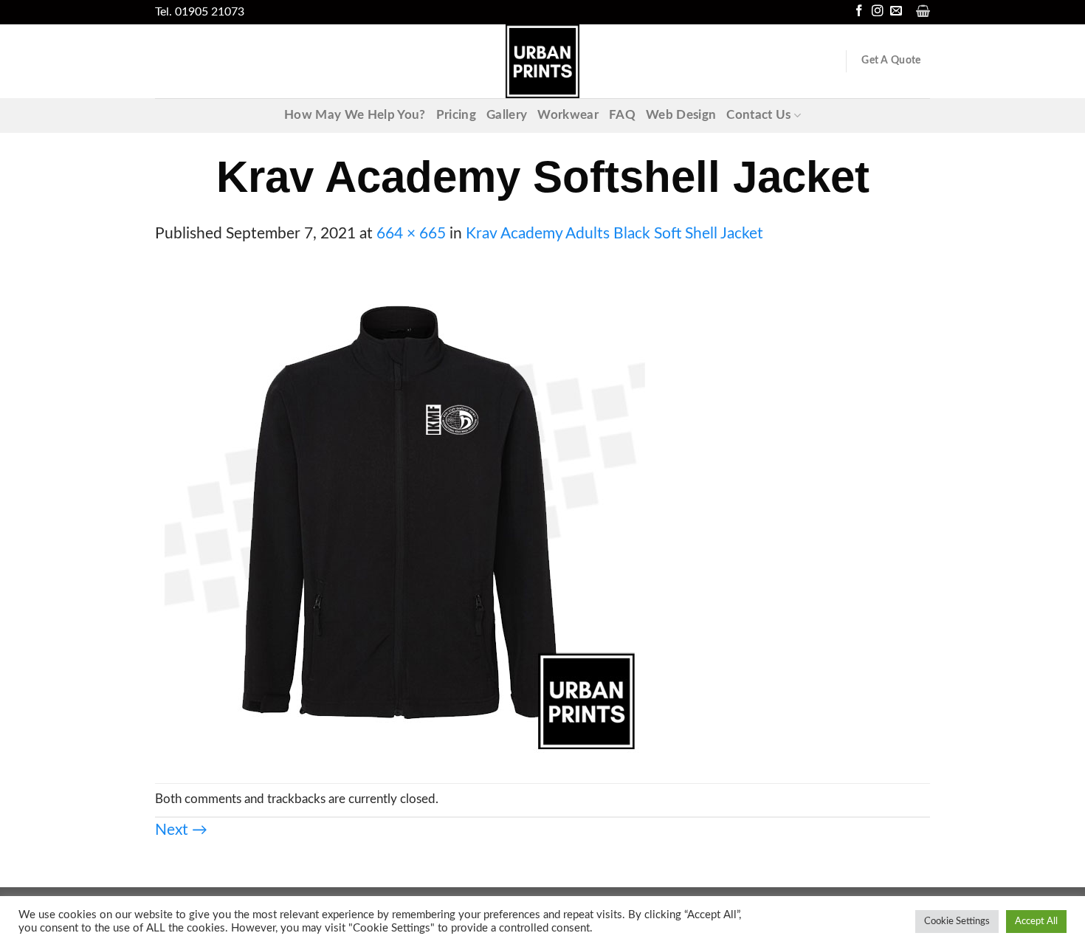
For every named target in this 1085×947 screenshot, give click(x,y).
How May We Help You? (355, 115)
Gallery (506, 115)
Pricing (456, 115)
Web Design (681, 115)
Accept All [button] (1036, 921)
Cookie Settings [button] (957, 921)
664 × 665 (411, 233)
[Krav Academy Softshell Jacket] (400, 513)
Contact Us (758, 115)
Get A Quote (890, 60)
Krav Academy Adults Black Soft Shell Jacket (614, 233)
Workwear (568, 115)
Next (181, 830)
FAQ (622, 115)
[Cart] (923, 11)
